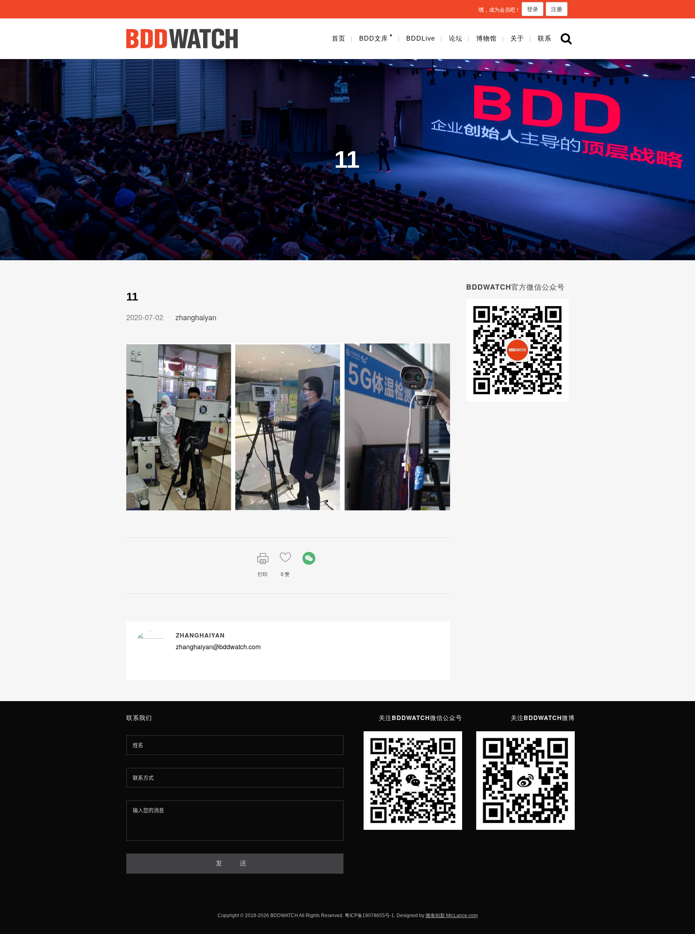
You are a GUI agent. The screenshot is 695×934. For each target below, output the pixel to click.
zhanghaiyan (195, 317)
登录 (532, 9)
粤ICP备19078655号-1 (369, 915)
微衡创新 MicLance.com (452, 915)
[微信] (308, 558)
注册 (556, 9)
